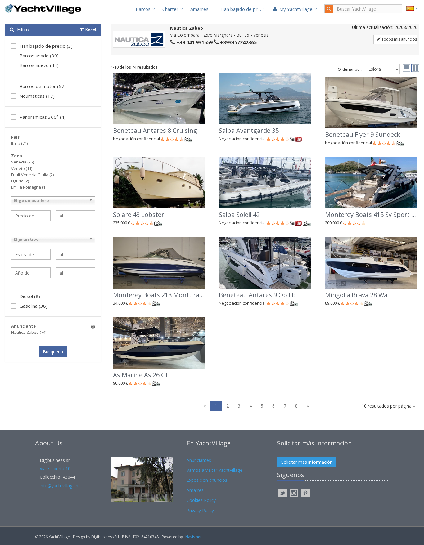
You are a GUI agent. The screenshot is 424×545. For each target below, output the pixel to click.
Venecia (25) (22, 162)
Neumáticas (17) (37, 96)
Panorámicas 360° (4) (43, 117)
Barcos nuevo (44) (39, 65)
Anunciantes (199, 460)
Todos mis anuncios (399, 39)
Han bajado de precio (243, 9)
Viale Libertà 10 (55, 468)
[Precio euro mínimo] (31, 215)
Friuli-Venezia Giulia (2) (32, 174)
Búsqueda (53, 352)
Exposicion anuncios (207, 480)
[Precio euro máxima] (75, 215)
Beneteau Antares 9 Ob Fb (257, 295)
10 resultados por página (387, 406)
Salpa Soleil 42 (239, 214)
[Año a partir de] (31, 272)
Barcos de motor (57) (43, 86)
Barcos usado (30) (39, 55)
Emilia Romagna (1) (28, 187)
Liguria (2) (20, 181)
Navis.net (193, 536)
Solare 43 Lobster (138, 214)
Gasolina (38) (33, 306)
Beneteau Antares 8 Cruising (155, 130)
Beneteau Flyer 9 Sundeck (362, 134)
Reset (90, 29)
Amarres (199, 9)
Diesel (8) (30, 296)
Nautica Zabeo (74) (28, 332)
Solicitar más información (306, 462)
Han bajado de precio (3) (46, 46)
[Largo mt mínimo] (31, 254)
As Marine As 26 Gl (140, 375)
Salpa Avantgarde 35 (249, 130)
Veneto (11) (21, 168)
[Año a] (75, 272)
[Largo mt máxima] (75, 254)
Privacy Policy (200, 510)
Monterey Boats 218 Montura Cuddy (166, 295)
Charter (170, 9)
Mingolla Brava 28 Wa (356, 295)
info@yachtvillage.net (61, 486)
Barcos (143, 9)
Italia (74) (19, 143)
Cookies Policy (201, 500)
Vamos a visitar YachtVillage (214, 470)
